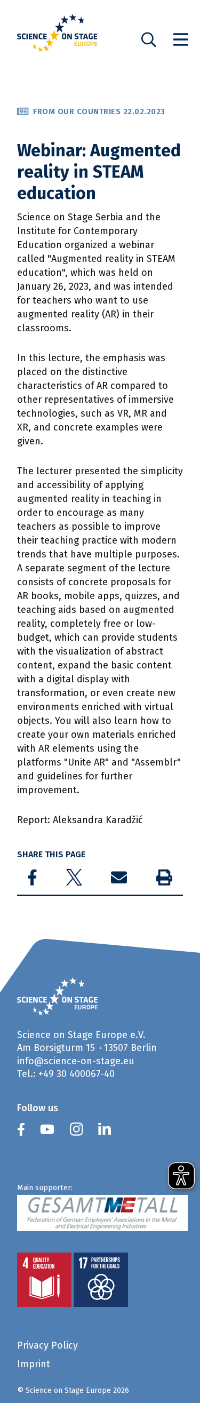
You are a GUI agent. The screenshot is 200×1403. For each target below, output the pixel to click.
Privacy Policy (47, 1345)
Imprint (33, 1363)
